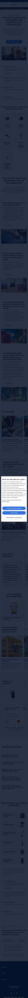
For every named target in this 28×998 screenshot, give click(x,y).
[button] (23, 463)
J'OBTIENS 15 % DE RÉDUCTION (14, 514)
